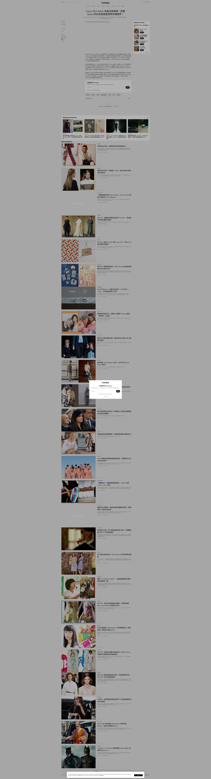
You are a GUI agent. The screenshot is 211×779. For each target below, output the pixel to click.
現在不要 (105, 396)
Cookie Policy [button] (79, 775)
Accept (138, 775)
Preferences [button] (102, 775)
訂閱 (118, 391)
